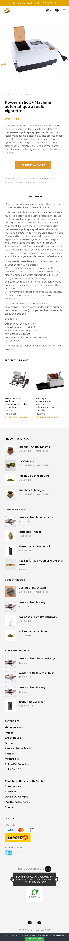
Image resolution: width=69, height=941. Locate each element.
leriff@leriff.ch (19, 3)
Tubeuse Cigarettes (24, 94)
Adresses (10, 791)
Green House (13, 737)
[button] (48, 10)
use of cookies (58, 935)
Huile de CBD (13, 769)
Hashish (9, 753)
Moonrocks (12, 758)
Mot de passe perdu (17, 801)
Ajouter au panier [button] (16, 417)
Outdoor (10, 743)
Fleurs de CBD (14, 727)
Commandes (13, 786)
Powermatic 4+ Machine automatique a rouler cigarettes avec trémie (16, 404)
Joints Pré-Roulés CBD (19, 748)
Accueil (8, 94)
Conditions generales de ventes (25, 781)
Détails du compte (16, 796)
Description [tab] (34, 196)
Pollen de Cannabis (17, 764)
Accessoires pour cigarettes (31, 179)
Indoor (9, 732)
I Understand (34, 938)
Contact (10, 807)
